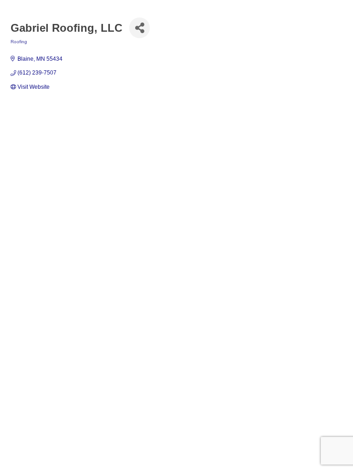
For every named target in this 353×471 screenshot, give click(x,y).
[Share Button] (139, 27)
